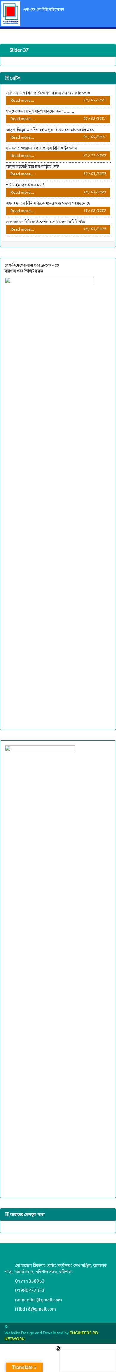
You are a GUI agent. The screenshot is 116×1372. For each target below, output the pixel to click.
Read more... (58, 100)
